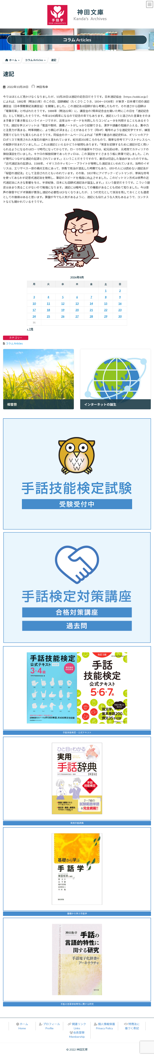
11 (48, 303)
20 (77, 310)
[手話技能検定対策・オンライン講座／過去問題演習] (77, 587)
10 (34, 303)
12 (62, 303)
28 (91, 316)
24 (34, 316)
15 (105, 303)
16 (120, 303)
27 (77, 316)
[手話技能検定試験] (77, 474)
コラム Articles (14, 343)
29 (105, 316)
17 (34, 310)
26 (62, 316)
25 (48, 316)
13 (77, 303)
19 (62, 310)
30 (120, 316)
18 (48, 310)
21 (91, 310)
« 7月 (30, 329)
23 (120, 310)
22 (105, 310)
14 (91, 303)
